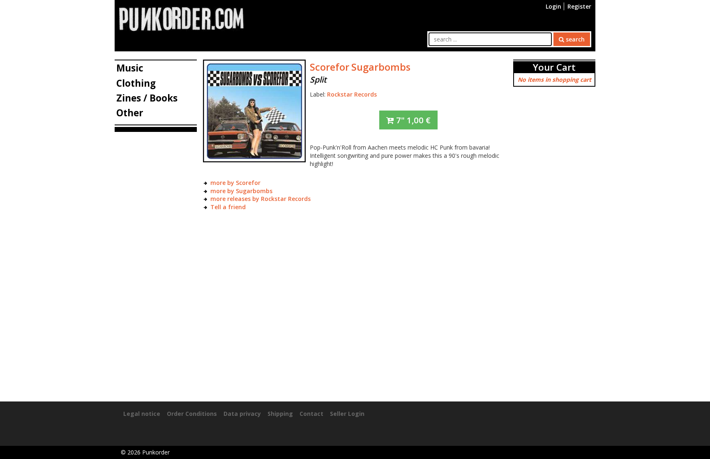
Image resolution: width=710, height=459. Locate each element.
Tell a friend (228, 207)
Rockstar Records (352, 94)
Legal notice (141, 413)
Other (129, 112)
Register (579, 6)
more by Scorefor (235, 183)
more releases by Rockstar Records (260, 199)
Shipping (280, 413)
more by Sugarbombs (241, 191)
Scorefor (329, 67)
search (574, 39)
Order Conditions (192, 413)
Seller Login (347, 413)
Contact (311, 413)
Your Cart (554, 67)
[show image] (254, 110)
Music (129, 68)
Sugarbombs (380, 67)
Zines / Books (147, 98)
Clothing (136, 83)
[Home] (181, 18)
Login (553, 6)
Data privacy (242, 413)
